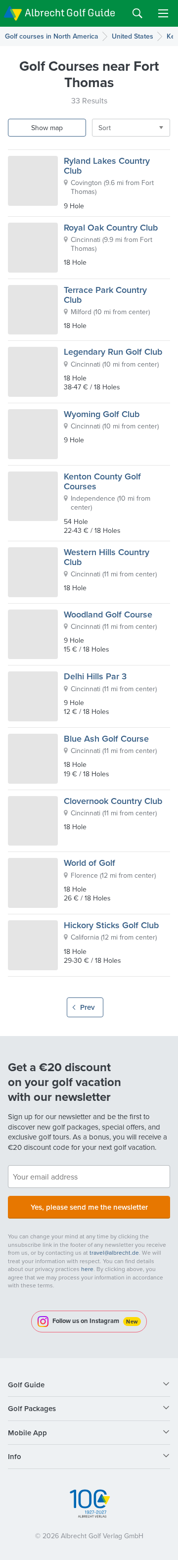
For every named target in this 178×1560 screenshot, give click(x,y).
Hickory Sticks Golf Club (111, 925)
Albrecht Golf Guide (70, 12)
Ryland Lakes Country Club (107, 165)
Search (137, 13)
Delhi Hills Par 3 (95, 676)
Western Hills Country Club (106, 557)
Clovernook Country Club (113, 801)
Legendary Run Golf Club (113, 351)
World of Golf (89, 862)
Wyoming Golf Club (101, 414)
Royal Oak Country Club (111, 227)
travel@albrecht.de (114, 1252)
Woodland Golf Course (108, 614)
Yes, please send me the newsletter (89, 1207)
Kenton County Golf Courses (102, 481)
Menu (163, 13)
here (87, 1269)
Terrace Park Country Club (105, 295)
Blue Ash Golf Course (106, 738)
